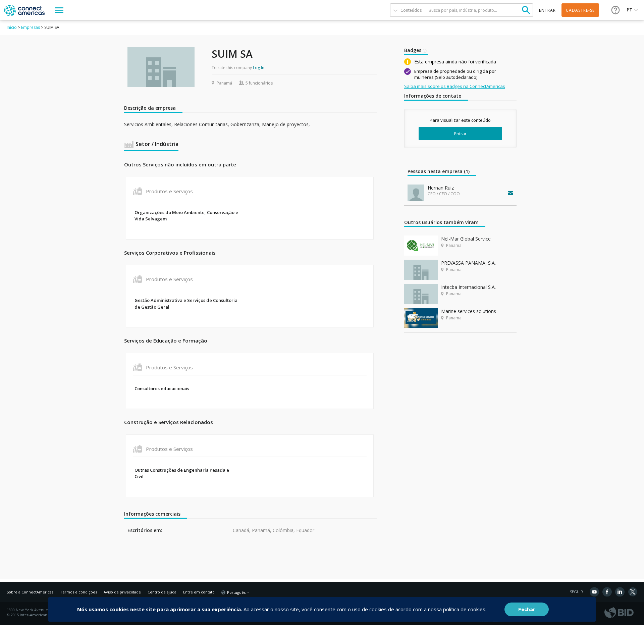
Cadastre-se (580, 10)
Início (12, 27)
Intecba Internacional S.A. (468, 287)
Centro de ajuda (162, 591)
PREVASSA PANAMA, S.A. (468, 263)
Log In (258, 67)
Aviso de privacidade (122, 591)
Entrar (460, 134)
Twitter (632, 591)
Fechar (526, 609)
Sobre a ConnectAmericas (30, 591)
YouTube (594, 591)
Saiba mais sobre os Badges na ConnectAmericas (454, 86)
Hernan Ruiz (441, 188)
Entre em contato (199, 591)
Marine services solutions (468, 311)
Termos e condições (78, 591)
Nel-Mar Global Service (466, 239)
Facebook (607, 591)
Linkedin (620, 591)
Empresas (30, 27)
